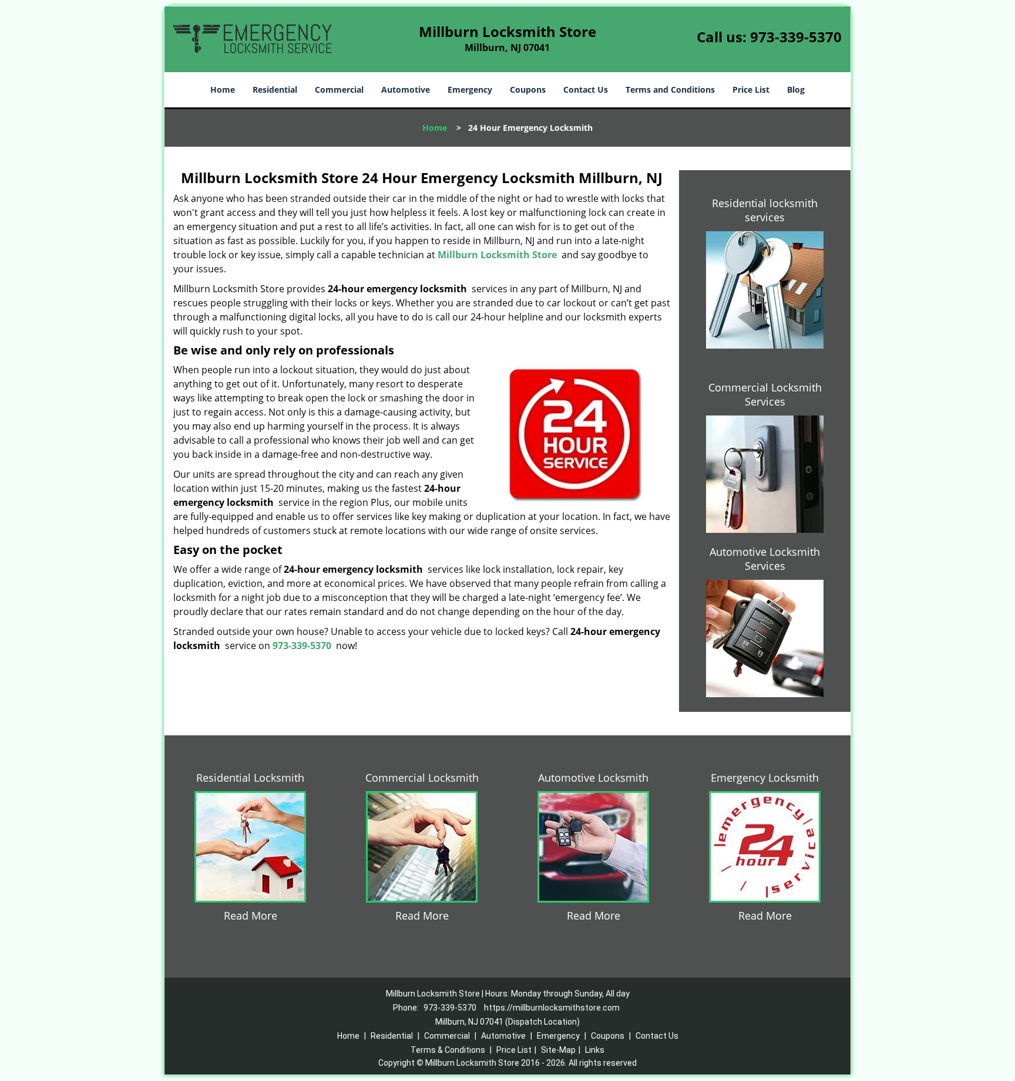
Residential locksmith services (765, 210)
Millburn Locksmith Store (497, 254)
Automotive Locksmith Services (765, 559)
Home (222, 89)
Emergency (470, 89)
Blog (796, 89)
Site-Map (558, 1050)
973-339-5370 (796, 36)
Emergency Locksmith (765, 778)
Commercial (339, 89)
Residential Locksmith (250, 778)
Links (594, 1050)
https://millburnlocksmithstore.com (552, 1007)
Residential (275, 89)
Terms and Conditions (670, 89)
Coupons (528, 89)
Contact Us (585, 89)
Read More (250, 915)
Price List (750, 89)
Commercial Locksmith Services (765, 394)
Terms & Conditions (448, 1050)
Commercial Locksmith (422, 778)
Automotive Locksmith (593, 778)
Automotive (405, 89)
